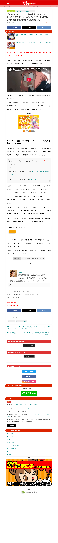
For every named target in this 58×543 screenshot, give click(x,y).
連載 (34, 6)
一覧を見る (11, 425)
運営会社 (10, 451)
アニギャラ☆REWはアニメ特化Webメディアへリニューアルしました (29, 408)
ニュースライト (38, 414)
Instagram (11, 439)
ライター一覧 (11, 442)
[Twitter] (10, 285)
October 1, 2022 (33, 179)
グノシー (31, 414)
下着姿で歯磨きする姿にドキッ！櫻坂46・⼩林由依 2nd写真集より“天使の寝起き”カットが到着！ (29, 333)
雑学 (13, 6)
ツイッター (11, 433)
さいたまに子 (39, 6)
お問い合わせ (11, 454)
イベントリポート (27, 6)
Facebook (11, 436)
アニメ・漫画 (3, 6)
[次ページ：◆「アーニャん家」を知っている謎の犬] (29, 259)
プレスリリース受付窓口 (14, 445)
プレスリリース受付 (29, 345)
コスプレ (46, 6)
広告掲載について (29, 356)
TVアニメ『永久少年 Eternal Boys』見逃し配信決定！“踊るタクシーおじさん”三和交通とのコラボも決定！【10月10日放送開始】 (28, 327)
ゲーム (51, 6)
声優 (9, 6)
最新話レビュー (11, 11)
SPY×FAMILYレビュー (29, 11)
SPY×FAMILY (19, 11)
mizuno (49, 22)
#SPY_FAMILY (36, 171)
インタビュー (19, 6)
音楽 (56, 6)
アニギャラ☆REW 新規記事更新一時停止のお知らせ (26, 404)
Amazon (12, 231)
